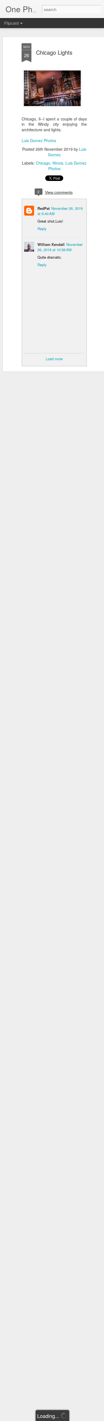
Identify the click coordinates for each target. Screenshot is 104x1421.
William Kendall (51, 244)
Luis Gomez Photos (39, 140)
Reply (42, 228)
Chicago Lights (54, 52)
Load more (54, 358)
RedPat (43, 208)
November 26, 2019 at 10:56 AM (60, 247)
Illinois (57, 163)
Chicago (43, 163)
